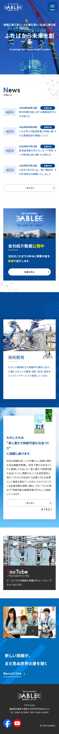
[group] (29, 359)
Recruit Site (12, 673)
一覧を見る (30, 187)
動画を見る (29, 271)
